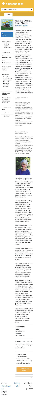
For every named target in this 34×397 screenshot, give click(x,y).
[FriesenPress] (13, 4)
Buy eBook (4, 35)
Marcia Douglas (22, 26)
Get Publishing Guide (24, 369)
